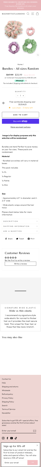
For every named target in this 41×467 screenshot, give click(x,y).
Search (4, 405)
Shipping (16, 83)
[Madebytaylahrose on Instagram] (3, 438)
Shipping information (16, 226)
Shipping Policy (8, 402)
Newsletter (6, 413)
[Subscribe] (34, 430)
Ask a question (12, 231)
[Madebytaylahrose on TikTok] (16, 438)
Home (20, 64)
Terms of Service (8, 409)
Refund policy (7, 394)
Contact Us (6, 379)
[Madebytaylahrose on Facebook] (7, 438)
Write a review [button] (20, 263)
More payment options (20, 127)
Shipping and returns (10, 387)
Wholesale (6, 390)
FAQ (3, 383)
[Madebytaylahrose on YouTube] (11, 438)
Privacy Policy (7, 398)
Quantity (20, 91)
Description (10, 221)
